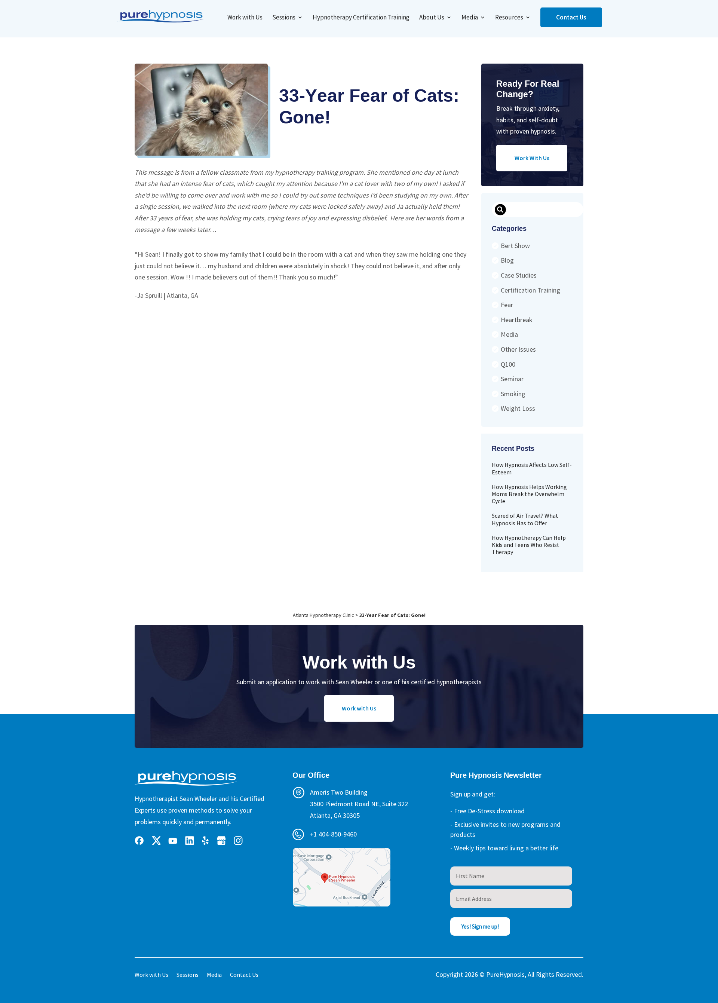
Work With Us (532, 158)
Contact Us (571, 17)
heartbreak (517, 319)
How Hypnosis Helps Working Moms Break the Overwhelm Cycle (529, 494)
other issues (518, 349)
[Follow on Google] (221, 840)
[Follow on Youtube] (172, 840)
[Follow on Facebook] (139, 840)
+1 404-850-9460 (333, 834)
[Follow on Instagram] (238, 840)
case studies (519, 275)
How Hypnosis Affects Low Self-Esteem (532, 468)
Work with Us (245, 18)
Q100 (508, 364)
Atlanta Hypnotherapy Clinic (323, 615)
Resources (509, 18)
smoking (513, 393)
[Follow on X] (155, 840)
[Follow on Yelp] (205, 840)
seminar (512, 378)
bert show (515, 245)
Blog (507, 260)
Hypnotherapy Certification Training (361, 18)
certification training (530, 290)
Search (500, 209)
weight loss (518, 408)
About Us (431, 18)
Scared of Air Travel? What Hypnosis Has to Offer (525, 519)
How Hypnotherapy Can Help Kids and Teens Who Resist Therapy (529, 545)
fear (507, 304)
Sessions (283, 18)
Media (469, 18)
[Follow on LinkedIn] (189, 840)
